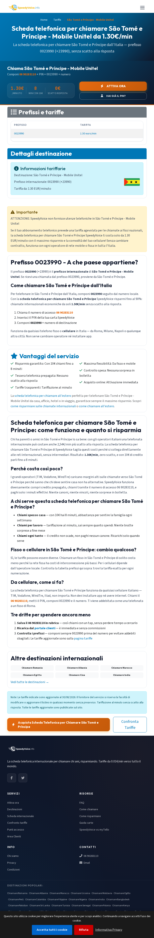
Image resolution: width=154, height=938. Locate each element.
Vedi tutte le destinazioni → (30, 682)
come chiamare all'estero (96, 406)
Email (86, 863)
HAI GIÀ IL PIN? (116, 95)
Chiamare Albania (38, 893)
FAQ (81, 803)
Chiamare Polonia (101, 905)
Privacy (11, 863)
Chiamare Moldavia (102, 893)
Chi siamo (13, 856)
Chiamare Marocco (59, 893)
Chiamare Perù (16, 899)
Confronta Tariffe (130, 724)
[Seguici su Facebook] (11, 777)
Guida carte (86, 823)
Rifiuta (83, 930)
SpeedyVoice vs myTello (94, 830)
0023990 (19, 133)
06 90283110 (90, 856)
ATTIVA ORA (116, 86)
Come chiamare (88, 809)
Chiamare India (96, 899)
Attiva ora (13, 803)
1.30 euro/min (88, 133)
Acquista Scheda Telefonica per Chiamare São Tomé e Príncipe (58, 725)
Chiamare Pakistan (18, 905)
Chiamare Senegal (81, 905)
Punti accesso (15, 830)
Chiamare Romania (17, 893)
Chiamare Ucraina (80, 893)
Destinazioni (14, 809)
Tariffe (57, 20)
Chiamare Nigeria (78, 899)
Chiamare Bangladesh (118, 899)
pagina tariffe (83, 638)
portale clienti (44, 628)
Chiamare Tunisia (61, 905)
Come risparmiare (90, 816)
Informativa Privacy (108, 930)
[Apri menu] (142, 7)
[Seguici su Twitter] (22, 777)
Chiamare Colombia (35, 899)
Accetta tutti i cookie (52, 930)
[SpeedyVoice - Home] (24, 7)
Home (44, 20)
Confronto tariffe (17, 823)
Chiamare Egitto (122, 893)
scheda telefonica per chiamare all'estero (42, 396)
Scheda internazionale (20, 816)
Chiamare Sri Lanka (39, 905)
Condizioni (13, 869)
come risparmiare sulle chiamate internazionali (43, 406)
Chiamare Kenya (121, 905)
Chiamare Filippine (57, 899)
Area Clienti (14, 836)
